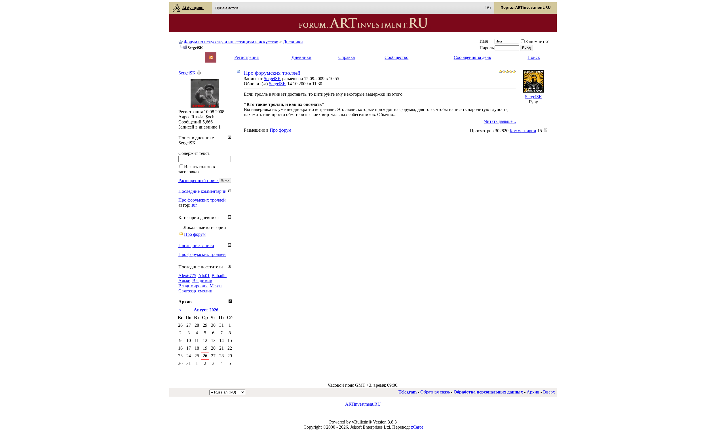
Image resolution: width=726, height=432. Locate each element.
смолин (205, 290)
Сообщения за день (472, 57)
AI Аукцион (193, 7)
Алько (184, 280)
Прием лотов (226, 7)
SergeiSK (272, 78)
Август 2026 (206, 309)
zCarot (417, 427)
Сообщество (396, 57)
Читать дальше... (500, 121)
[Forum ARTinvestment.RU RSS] (211, 57)
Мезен (216, 285)
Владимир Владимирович (195, 283)
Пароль (487, 47)
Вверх (549, 392)
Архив (533, 392)
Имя (484, 41)
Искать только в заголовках (196, 169)
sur (194, 205)
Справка (346, 57)
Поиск (533, 57)
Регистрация (246, 57)
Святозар (187, 290)
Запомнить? (536, 41)
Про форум (280, 130)
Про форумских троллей (272, 73)
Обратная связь (435, 392)
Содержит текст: (194, 153)
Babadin (219, 275)
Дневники (293, 41)
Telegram (407, 392)
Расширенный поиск (198, 180)
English (184, 54)
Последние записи (196, 245)
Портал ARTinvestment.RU (526, 7)
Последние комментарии (202, 191)
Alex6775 (187, 275)
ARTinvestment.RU (363, 404)
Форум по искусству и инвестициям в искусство (231, 41)
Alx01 (204, 275)
